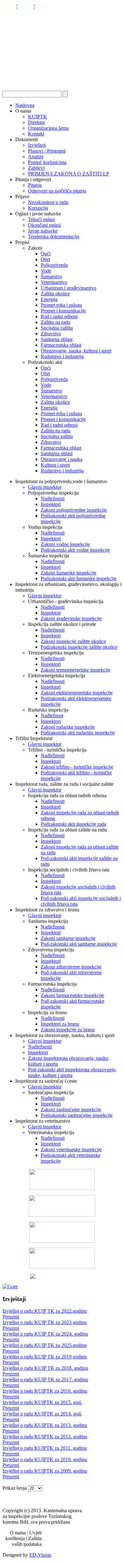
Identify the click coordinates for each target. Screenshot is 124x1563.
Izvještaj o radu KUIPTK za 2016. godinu (45, 1391)
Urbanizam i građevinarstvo (68, 288)
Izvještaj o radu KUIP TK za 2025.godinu (45, 1345)
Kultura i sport (55, 465)
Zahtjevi (36, 168)
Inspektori (51, 504)
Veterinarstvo (54, 282)
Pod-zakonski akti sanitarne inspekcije (79, 944)
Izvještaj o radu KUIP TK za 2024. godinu (45, 1333)
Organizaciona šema (48, 128)
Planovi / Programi (46, 151)
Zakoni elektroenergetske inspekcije (77, 692)
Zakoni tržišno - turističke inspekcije (77, 767)
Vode (46, 270)
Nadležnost (52, 715)
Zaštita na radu (55, 322)
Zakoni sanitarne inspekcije (68, 938)
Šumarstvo (51, 276)
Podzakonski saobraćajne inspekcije (77, 1115)
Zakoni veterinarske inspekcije (71, 1149)
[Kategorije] (10, 1286)
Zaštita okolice (55, 293)
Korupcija (38, 208)
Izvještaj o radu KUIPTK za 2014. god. (42, 1413)
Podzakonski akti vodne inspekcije (75, 550)
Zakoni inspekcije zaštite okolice (73, 641)
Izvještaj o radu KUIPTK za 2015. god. (42, 1402)
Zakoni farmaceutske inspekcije (72, 995)
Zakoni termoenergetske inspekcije (75, 670)
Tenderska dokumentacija (53, 236)
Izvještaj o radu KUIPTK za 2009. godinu (45, 1471)
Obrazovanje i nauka (61, 459)
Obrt (45, 259)
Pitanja (35, 185)
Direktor (36, 122)
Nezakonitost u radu (48, 202)
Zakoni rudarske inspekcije (68, 727)
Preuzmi (11, 1316)
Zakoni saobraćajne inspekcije (71, 1109)
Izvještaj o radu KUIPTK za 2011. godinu (45, 1448)
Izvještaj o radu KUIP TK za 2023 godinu (45, 1322)
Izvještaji (37, 145)
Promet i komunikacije (63, 310)
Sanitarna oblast (56, 339)
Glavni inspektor (44, 487)
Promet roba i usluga (61, 305)
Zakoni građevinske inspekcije (71, 618)
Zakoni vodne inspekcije (65, 544)
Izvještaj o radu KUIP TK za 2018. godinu (45, 1368)
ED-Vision (40, 1555)
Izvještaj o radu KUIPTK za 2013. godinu (45, 1425)
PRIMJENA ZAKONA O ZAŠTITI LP (68, 173)
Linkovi (42, 7)
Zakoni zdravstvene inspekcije (71, 966)
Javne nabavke (43, 230)
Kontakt (9, 7)
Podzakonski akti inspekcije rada (73, 824)
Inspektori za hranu (60, 1024)
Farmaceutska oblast (61, 345)
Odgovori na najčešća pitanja (57, 191)
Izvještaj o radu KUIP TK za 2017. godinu (45, 1379)
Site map (26, 7)
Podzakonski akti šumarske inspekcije (78, 578)
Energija (49, 299)
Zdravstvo (51, 333)
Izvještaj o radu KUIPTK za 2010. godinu (45, 1459)
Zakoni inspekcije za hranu (68, 1029)
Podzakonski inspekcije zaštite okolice (79, 647)
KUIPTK (37, 116)
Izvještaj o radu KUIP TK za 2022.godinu (45, 1311)
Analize (36, 156)
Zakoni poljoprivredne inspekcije (74, 510)
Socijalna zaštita (57, 328)
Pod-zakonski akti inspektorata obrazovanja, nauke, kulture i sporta (72, 1072)
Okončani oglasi (44, 225)
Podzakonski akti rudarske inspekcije (78, 732)
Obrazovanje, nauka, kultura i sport (76, 350)
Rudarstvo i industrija (62, 356)
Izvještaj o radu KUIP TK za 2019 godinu (45, 1356)
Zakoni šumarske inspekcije (68, 572)
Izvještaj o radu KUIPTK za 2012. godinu (45, 1436)
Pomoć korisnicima (47, 162)
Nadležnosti (53, 498)
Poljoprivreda (54, 265)
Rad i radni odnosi (59, 316)
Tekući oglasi (41, 219)
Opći (46, 253)
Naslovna (24, 105)
